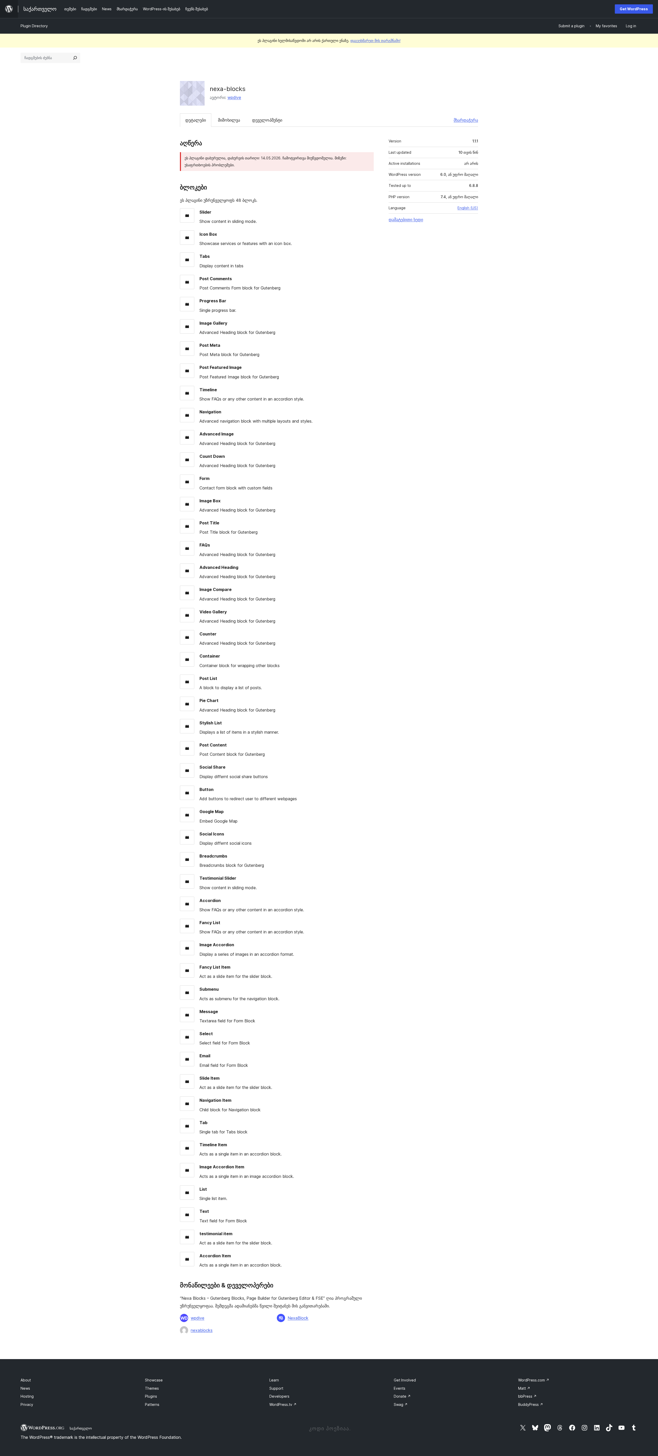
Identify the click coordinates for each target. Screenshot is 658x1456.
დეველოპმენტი (267, 120)
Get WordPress (634, 9)
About (26, 1380)
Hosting (27, 1396)
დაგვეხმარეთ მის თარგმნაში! (375, 40)
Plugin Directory (34, 26)
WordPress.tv (283, 1404)
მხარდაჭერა (466, 120)
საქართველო (81, 1428)
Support (276, 1388)
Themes (152, 1388)
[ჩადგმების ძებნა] (75, 58)
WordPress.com (533, 1380)
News (25, 1388)
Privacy (27, 1404)
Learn (274, 1380)
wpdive (234, 97)
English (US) (468, 208)
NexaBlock (298, 1318)
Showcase (154, 1380)
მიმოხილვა (229, 120)
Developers (279, 1396)
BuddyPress (530, 1404)
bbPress (527, 1396)
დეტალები (195, 120)
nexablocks (202, 1330)
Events (399, 1388)
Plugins (151, 1396)
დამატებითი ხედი (406, 219)
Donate (402, 1396)
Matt (524, 1388)
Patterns (152, 1404)
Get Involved (405, 1380)
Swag (401, 1404)
